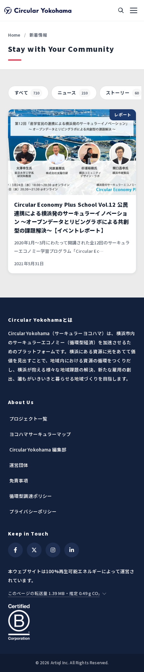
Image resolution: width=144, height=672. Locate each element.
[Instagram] (53, 550)
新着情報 (38, 35)
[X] (34, 550)
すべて (27, 92)
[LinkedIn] (71, 550)
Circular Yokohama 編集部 (37, 449)
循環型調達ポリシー (30, 495)
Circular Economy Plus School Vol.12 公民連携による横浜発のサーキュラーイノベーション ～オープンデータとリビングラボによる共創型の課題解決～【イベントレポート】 (71, 217)
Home (14, 35)
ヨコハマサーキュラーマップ (40, 434)
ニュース (73, 92)
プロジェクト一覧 (28, 418)
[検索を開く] (121, 10)
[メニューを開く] (133, 10)
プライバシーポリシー (33, 511)
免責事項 (18, 480)
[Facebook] (15, 550)
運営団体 (18, 465)
